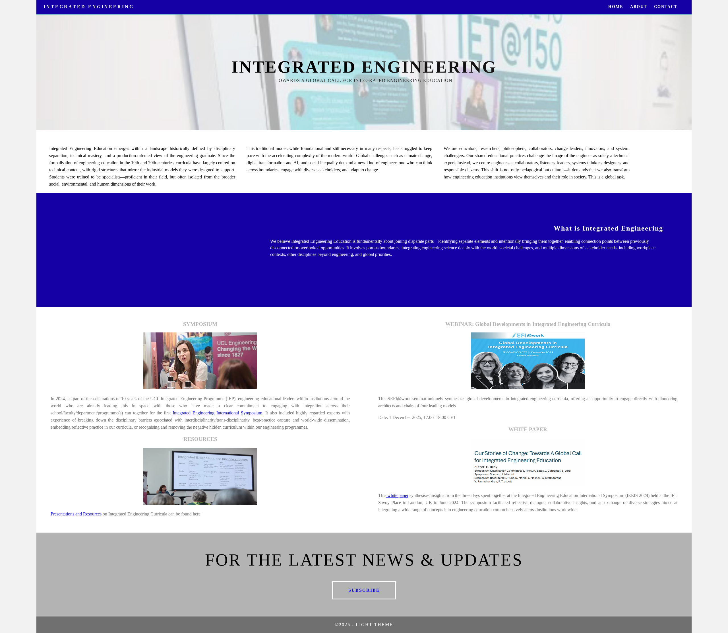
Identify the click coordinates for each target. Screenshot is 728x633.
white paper (397, 495)
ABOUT (638, 7)
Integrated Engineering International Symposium (217, 412)
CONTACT (665, 7)
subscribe (364, 590)
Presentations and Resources (76, 513)
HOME (615, 7)
